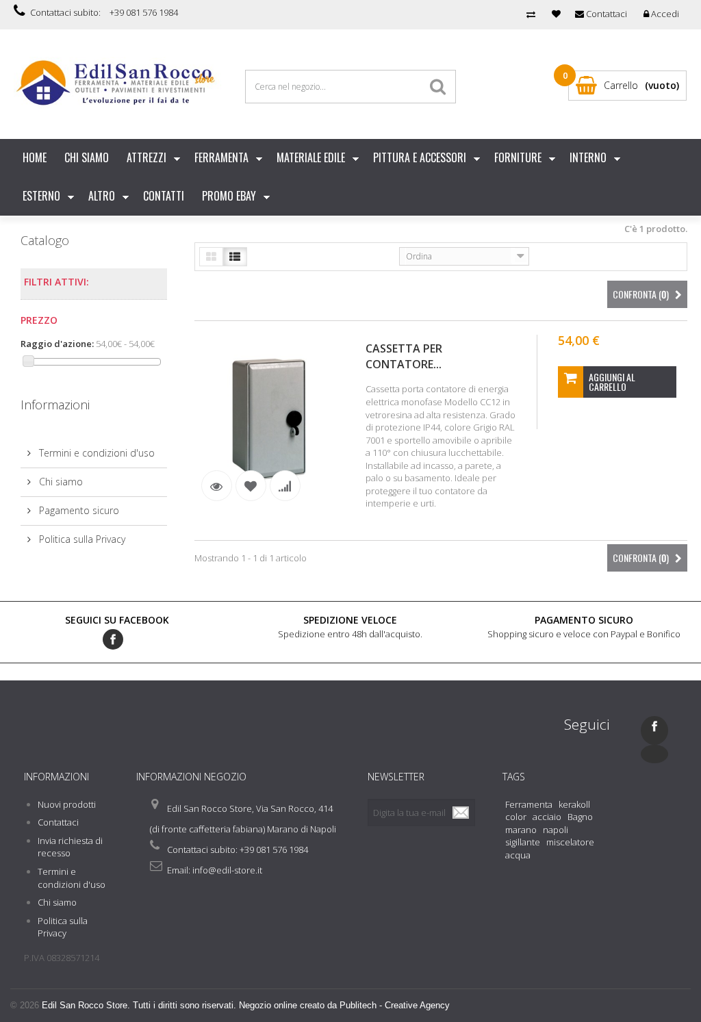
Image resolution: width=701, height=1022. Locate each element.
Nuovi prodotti (67, 804)
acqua (518, 855)
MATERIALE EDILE (311, 157)
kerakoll (574, 804)
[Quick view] (216, 485)
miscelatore (570, 842)
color (515, 816)
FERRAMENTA (221, 157)
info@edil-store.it (227, 870)
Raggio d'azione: (57, 343)
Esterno (41, 196)
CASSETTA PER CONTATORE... (404, 356)
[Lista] (235, 256)
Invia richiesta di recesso (70, 847)
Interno (588, 157)
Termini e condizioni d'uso (95, 452)
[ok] (461, 812)
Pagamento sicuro (77, 510)
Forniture (517, 157)
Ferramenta (528, 804)
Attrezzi (146, 157)
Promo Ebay (229, 196)
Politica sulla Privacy (80, 539)
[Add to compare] (285, 485)
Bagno (580, 816)
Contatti (163, 196)
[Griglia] (211, 256)
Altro (101, 196)
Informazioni (55, 404)
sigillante (522, 842)
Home (35, 157)
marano (521, 829)
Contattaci (58, 822)
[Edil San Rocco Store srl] (119, 83)
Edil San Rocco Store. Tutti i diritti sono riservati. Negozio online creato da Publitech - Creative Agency (246, 1005)
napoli (555, 829)
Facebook (113, 639)
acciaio (547, 816)
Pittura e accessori (419, 157)
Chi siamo (86, 157)
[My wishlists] (556, 14)
